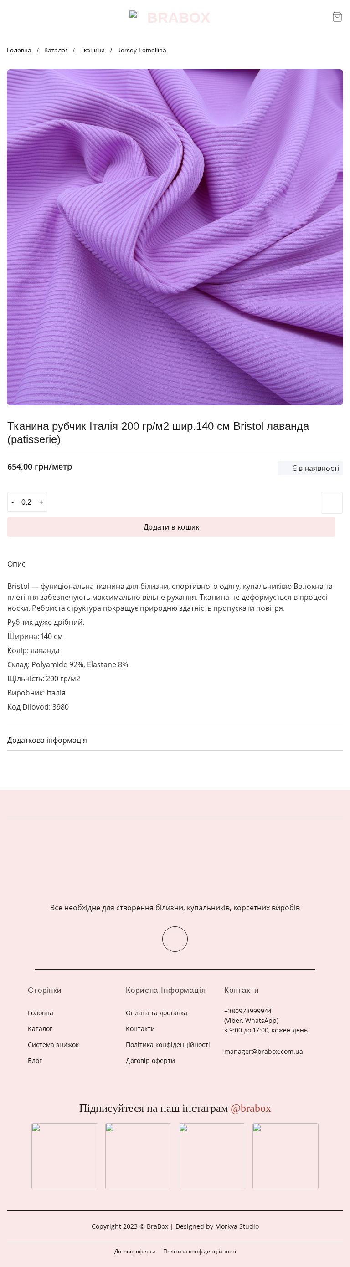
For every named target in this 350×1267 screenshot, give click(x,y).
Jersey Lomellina (142, 50)
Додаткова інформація (47, 740)
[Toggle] (332, 739)
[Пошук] (322, 17)
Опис (16, 564)
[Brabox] (175, 17)
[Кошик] (337, 17)
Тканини (92, 50)
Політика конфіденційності (199, 1251)
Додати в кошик (172, 527)
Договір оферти (135, 1251)
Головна (19, 50)
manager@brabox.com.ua (263, 1051)
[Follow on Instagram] (175, 939)
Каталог (55, 50)
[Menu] (12, 17)
